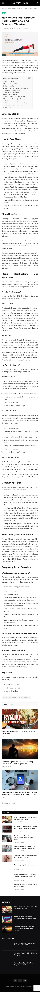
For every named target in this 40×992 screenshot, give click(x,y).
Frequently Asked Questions (14, 99)
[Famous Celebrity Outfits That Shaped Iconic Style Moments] (7, 965)
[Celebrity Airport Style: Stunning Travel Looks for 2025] (7, 945)
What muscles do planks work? (16, 101)
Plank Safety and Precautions (14, 96)
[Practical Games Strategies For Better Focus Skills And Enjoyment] (7, 919)
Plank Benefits (9, 86)
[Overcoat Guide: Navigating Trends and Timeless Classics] (7, 858)
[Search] (37, 3)
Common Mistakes (10, 94)
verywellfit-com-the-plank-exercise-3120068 (16, 697)
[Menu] (3, 3)
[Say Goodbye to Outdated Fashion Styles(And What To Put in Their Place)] (7, 838)
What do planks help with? (15, 105)
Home (3, 8)
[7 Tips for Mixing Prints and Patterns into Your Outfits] (7, 887)
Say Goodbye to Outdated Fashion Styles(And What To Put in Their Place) (25, 837)
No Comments (16, 28)
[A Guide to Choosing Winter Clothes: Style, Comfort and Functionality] (7, 829)
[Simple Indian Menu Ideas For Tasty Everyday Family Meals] (20, 719)
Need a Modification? (13, 90)
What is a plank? (9, 81)
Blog (4, 13)
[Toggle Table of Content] (28, 78)
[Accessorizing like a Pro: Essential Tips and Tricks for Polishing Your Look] (7, 876)
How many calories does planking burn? (19, 103)
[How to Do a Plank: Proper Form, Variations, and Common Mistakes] (20, 55)
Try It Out (7, 107)
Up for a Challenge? (13, 92)
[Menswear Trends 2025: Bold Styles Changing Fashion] (7, 955)
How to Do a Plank (10, 83)
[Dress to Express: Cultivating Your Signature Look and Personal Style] (7, 848)
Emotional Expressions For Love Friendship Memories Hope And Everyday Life (24, 928)
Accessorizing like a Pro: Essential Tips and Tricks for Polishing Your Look (25, 876)
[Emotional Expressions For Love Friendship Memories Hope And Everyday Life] (20, 749)
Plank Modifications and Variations (16, 88)
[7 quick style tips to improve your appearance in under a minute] (7, 867)
